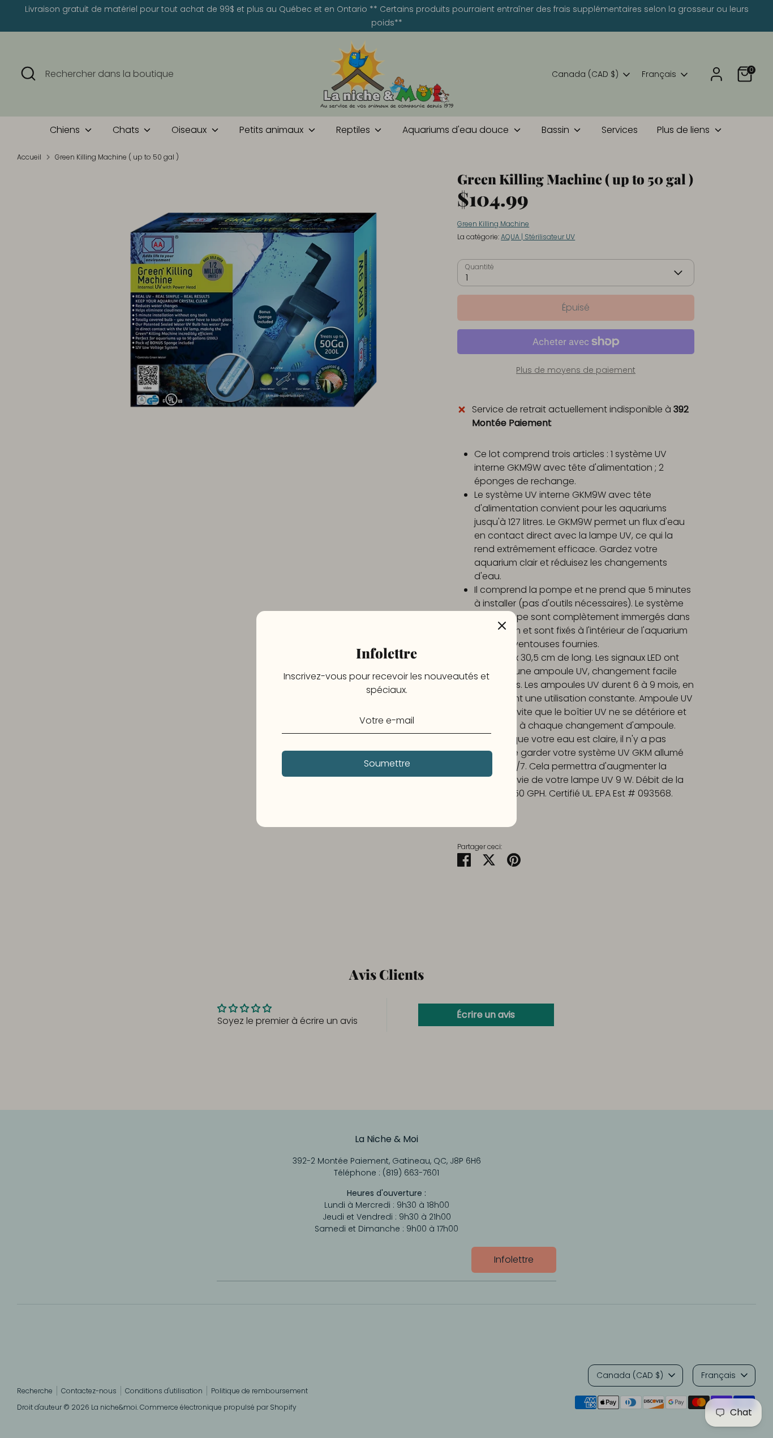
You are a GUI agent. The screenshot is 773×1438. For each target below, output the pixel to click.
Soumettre (387, 763)
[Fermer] (501, 625)
